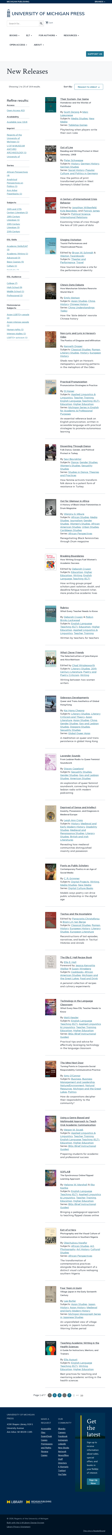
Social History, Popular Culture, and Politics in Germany (79, 172)
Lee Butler (70, 1300)
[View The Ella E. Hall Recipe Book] (50, 962)
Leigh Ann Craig (73, 820)
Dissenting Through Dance (75, 446)
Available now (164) (17, 122)
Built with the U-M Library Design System (25, 1522)
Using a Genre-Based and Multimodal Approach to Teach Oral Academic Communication (78, 1121)
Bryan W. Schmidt (82, 252)
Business (76, 1078)
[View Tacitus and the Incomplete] (50, 920)
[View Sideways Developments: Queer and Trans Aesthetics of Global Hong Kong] (50, 704)
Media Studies (79, 118)
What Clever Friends (72, 652)
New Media (84, 884)
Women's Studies (70, 465)
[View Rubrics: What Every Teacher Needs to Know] (50, 614)
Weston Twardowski (72, 255)
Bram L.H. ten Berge (74, 921)
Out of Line (66, 147)
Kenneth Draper (73, 346)
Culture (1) (12, 265)
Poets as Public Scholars (74, 865)
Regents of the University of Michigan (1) (14, 138)
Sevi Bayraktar (72, 459)
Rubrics (64, 607)
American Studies (80, 778)
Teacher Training (84, 397)
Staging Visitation (70, 239)
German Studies (69, 166)
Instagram (63, 1440)
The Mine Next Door (72, 1062)
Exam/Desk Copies (46, 1438)
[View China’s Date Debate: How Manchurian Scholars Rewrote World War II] (50, 291)
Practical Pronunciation (73, 381)
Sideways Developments (74, 697)
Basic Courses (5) (15, 261)
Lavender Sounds (70, 755)
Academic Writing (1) (17, 253)
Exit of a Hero (68, 1229)
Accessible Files (46, 1430)
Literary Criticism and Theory (80, 715)
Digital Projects (80, 881)
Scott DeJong (71, 111)
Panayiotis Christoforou (86, 918)
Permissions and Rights (47, 1446)
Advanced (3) (13, 257)
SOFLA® (65, 1171)
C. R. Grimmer (72, 878)
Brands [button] (99, 1)
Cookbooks (77, 971)
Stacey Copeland (74, 768)
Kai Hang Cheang (74, 710)
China (91, 301)
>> (81, 1395)
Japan (91, 1304)
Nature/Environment (72, 1085)
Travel (80, 262)
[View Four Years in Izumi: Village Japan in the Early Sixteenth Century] (50, 1294)
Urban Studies (90, 527)
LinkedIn (62, 1444)
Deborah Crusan (81, 568)
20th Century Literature (78, 670)
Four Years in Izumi (71, 1288)
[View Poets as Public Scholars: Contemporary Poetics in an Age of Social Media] (50, 872)
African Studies (80, 517)
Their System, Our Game (74, 99)
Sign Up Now (93, 1482)
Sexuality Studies (70, 730)
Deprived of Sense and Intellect (78, 807)
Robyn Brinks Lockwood (76, 618)
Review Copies (44, 1453)
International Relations (73, 217)
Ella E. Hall (70, 962)
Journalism (76, 520)
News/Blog (63, 1455)
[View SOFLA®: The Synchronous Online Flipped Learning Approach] (50, 1178)
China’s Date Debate (72, 284)
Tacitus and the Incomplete (76, 913)
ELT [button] (28, 35)
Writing (77, 575)
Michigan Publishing (18, 1)
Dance (75, 462)
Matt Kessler (71, 1017)
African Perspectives (80, 533)
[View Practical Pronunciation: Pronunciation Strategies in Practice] (50, 387)
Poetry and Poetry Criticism (78, 673)
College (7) (12, 283)
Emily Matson (72, 297)
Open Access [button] (18, 44)
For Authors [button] (47, 35)
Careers (62, 1432)
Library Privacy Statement (18, 1526)
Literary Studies (69, 352)
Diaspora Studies (80, 726)
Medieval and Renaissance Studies (73, 831)
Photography (67, 1249)
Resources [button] (71, 35)
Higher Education (83, 404)
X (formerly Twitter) (63, 1468)
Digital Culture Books (80, 888)
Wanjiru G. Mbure (74, 513)
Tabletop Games (77, 125)
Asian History (78, 1307)
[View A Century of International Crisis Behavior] (50, 205)
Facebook (62, 1436)
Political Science (80, 214)
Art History (82, 1249)
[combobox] (88, 87)
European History (80, 928)
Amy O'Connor (72, 1075)
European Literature (82, 931)
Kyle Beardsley (68, 210)
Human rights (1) (15, 329)
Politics (72, 1091)
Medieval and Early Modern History (78, 825)
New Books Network (63, 1449)
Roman (96, 349)
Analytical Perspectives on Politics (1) (15, 183)
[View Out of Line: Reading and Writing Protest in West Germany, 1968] (50, 154)
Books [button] (14, 35)
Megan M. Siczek (73, 1129)
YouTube (62, 1474)
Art (92, 1246)
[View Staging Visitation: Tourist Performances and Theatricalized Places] (50, 246)
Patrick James (91, 210)
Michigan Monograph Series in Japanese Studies (80, 1315)
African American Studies (80, 525)
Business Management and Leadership (77, 1080)
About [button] (38, 44)
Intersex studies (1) (16, 333)
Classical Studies (81, 349)
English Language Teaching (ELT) (79, 400)
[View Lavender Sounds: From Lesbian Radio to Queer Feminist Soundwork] (50, 762)
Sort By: (68, 86)
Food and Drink (89, 978)
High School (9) (14, 287)
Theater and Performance (73, 261)
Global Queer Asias (79, 733)
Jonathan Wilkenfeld (84, 207)
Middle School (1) (15, 291)
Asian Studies (79, 301)
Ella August (70, 1359)
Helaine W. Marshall (75, 1184)
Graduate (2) (13, 270)
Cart (49, 22)
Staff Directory (62, 1461)
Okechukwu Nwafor (75, 1242)
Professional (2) (15, 295)
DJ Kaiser (69, 391)
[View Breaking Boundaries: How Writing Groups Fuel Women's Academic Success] (50, 562)
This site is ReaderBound (94, 1531)
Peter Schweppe (73, 160)
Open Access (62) (16, 110)
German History (90, 163)
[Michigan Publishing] (40, 1501)
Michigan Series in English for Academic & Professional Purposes (79, 410)
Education (66, 404)
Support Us (95, 54)
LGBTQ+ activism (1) (17, 337)
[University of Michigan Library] (16, 1501)
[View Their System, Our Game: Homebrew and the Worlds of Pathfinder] (50, 104)
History (75, 163)
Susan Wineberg (81, 968)
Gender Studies (89, 462)
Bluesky (61, 1428)
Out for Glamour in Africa (74, 501)
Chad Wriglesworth (83, 665)
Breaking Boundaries (72, 555)
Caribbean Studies (71, 530)
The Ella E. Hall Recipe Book (76, 957)
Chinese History (79, 304)
